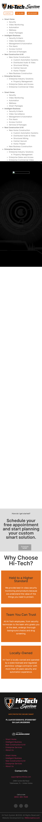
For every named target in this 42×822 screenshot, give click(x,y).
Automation (14, 27)
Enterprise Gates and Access (21, 84)
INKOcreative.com (32, 818)
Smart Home (9, 19)
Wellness (12, 30)
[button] (21, 89)
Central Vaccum (20, 68)
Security (12, 22)
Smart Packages (16, 33)
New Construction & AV (14, 54)
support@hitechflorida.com (21, 777)
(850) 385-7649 (21, 797)
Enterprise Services (12, 76)
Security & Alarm (16, 38)
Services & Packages (18, 51)
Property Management (22, 81)
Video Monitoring (16, 25)
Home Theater (19, 71)
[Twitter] (21, 806)
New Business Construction (20, 73)
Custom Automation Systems (25, 60)
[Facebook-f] (16, 806)
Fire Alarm (13, 46)
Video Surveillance (17, 41)
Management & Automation (20, 43)
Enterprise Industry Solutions (21, 79)
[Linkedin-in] (26, 806)
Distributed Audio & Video (24, 62)
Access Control (15, 49)
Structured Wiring (20, 65)
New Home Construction (19, 57)
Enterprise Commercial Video (21, 87)
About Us (10, 750)
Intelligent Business (12, 35)
